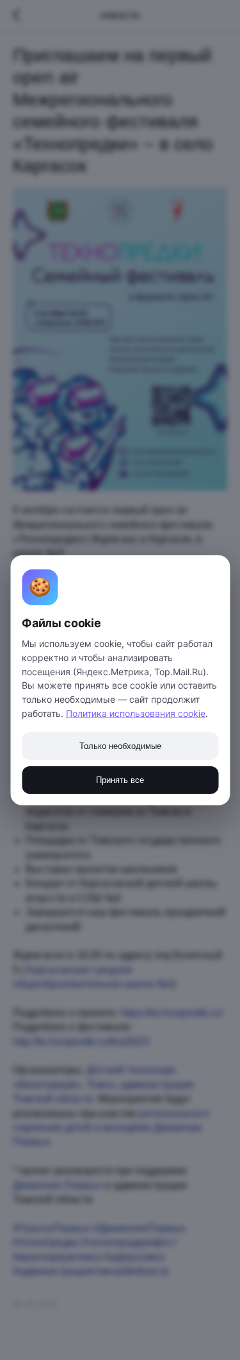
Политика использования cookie (135, 713)
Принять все (120, 780)
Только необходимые (120, 746)
